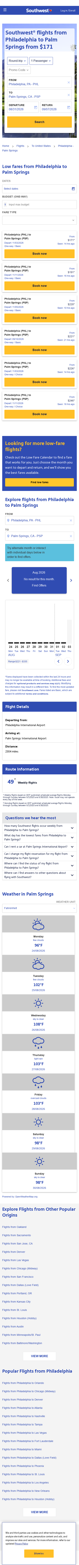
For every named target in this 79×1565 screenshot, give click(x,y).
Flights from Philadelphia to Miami (22, 1449)
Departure (16, 105)
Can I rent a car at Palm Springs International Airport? (35, 847)
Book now (40, 253)
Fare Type (9, 212)
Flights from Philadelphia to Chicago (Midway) (28, 1391)
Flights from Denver (13, 1251)
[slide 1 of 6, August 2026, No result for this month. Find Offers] (39, 580)
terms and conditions (37, 694)
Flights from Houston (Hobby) (19, 1318)
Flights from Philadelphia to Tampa (22, 1424)
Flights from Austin (13, 1326)
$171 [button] (46, 47)
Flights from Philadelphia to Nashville (23, 1416)
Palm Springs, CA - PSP (24, 96)
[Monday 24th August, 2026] (10, 643)
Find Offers (39, 585)
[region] (39, 1543)
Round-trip (16, 60)
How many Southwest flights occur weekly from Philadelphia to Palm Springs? (33, 828)
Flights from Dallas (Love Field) (20, 1285)
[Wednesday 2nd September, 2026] (63, 643)
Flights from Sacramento (16, 1235)
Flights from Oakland (14, 1226)
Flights (20, 145)
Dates (6, 180)
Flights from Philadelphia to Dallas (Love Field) (29, 1457)
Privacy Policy (21, 1543)
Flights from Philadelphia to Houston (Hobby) (28, 1499)
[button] (5, 10)
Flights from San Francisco (17, 1276)
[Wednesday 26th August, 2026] (22, 643)
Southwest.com (30, 690)
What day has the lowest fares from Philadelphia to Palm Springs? (35, 838)
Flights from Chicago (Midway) (20, 1268)
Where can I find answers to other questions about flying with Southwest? (35, 875)
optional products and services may (35, 683)
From (13, 80)
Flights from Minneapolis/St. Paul (21, 1334)
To (10, 92)
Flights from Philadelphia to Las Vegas (24, 1432)
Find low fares (40, 482)
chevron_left (8, 580)
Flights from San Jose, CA (17, 1243)
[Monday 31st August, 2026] (51, 643)
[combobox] (40, 520)
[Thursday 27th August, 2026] (28, 643)
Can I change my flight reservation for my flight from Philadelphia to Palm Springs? (36, 856)
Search (39, 122)
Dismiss (39, 1553)
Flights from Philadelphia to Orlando (23, 1383)
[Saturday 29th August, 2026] (40, 643)
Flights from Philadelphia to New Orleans (26, 1490)
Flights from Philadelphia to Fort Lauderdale (27, 1441)
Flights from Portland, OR (17, 1293)
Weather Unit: (66, 901)
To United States (41, 145)
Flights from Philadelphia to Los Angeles (25, 1482)
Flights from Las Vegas (15, 1260)
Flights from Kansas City (16, 1301)
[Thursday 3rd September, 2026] (69, 632)
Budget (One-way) (15, 196)
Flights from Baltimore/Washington (22, 1343)
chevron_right (71, 580)
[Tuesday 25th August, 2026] (16, 643)
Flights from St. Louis (14, 1309)
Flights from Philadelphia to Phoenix (23, 1465)
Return (47, 105)
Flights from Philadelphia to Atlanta (22, 1407)
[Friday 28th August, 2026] (34, 643)
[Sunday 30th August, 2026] (46, 643)
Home (5, 145)
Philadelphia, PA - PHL (24, 84)
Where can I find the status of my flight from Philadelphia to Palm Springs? (31, 866)
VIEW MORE (39, 1356)
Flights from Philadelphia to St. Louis (23, 1474)
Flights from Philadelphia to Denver (22, 1399)
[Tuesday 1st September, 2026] (57, 643)
